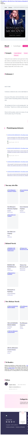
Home (6, 7)
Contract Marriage (17, 53)
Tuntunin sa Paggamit (10, 426)
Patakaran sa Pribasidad (20, 426)
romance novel (11, 368)
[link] (6, 7)
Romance (10, 7)
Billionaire (16, 55)
